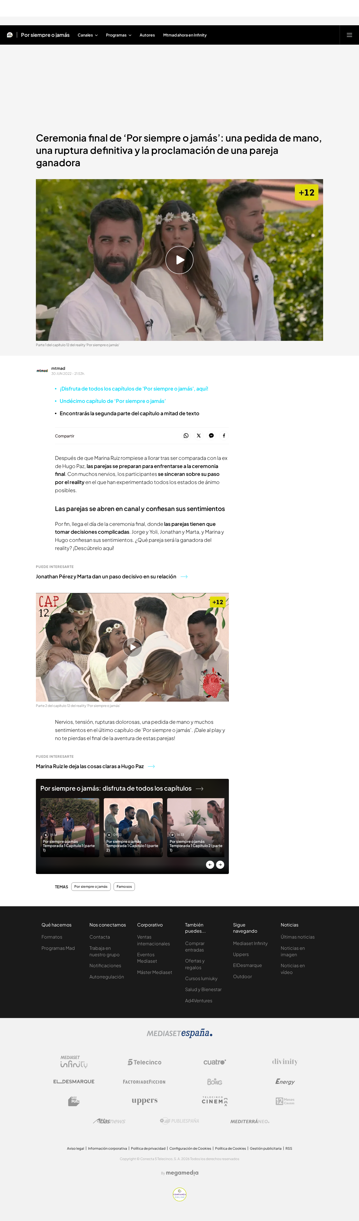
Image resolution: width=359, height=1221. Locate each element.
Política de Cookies (230, 1148)
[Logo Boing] (214, 1082)
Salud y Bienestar (203, 989)
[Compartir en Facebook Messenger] (211, 436)
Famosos (124, 886)
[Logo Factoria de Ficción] (144, 1082)
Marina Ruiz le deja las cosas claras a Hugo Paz (90, 766)
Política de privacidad (148, 1148)
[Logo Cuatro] (215, 1062)
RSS (289, 1148)
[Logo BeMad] (74, 1101)
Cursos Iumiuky (201, 978)
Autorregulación (106, 977)
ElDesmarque (247, 965)
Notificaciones (105, 965)
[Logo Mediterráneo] (250, 1121)
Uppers (241, 954)
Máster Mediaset (154, 972)
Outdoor (242, 976)
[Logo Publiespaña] (179, 1121)
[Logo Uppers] (144, 1101)
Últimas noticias (298, 937)
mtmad (58, 368)
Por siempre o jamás (45, 34)
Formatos (52, 937)
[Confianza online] (180, 1200)
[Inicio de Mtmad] (10, 35)
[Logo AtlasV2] (109, 1121)
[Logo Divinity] (285, 1062)
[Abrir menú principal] (349, 35)
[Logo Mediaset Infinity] (74, 1062)
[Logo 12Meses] (285, 1101)
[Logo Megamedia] (182, 1173)
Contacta (99, 937)
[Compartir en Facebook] (224, 436)
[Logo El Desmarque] (74, 1081)
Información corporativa (107, 1148)
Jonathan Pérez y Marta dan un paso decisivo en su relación (106, 576)
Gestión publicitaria (266, 1148)
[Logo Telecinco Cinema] (215, 1101)
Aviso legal (75, 1148)
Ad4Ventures (198, 1000)
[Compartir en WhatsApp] (186, 436)
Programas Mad (58, 948)
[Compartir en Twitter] (199, 436)
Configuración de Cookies (190, 1148)
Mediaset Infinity (250, 943)
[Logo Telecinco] (144, 1062)
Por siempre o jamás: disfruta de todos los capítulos (116, 788)
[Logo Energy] (285, 1082)
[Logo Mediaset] (179, 1036)
